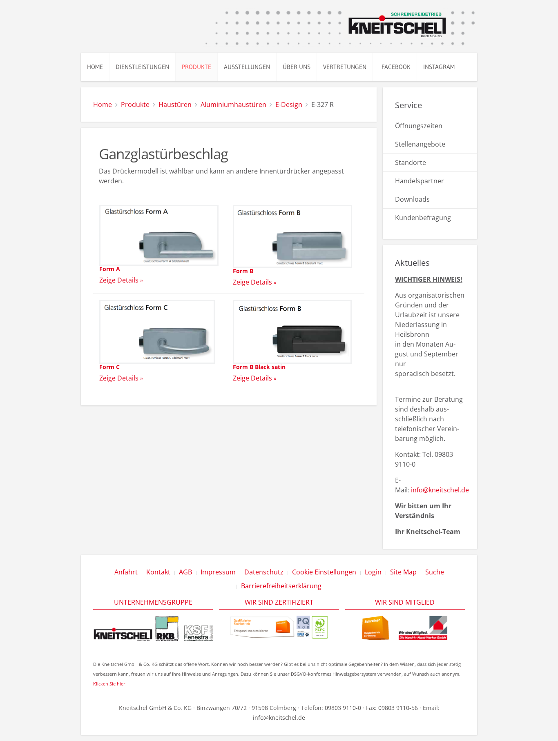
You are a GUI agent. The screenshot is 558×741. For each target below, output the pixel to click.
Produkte (196, 67)
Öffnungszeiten (418, 125)
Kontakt (158, 571)
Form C (109, 367)
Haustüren (175, 104)
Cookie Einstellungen (324, 571)
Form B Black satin (259, 367)
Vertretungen (344, 67)
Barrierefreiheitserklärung (281, 585)
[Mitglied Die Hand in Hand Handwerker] (405, 627)
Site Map (403, 571)
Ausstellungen (247, 67)
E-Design (288, 104)
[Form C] (157, 331)
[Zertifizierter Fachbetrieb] (262, 626)
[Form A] (158, 234)
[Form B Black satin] (292, 331)
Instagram (439, 67)
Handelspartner (419, 180)
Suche (434, 571)
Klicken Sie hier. (110, 684)
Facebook (395, 67)
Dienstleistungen (142, 67)
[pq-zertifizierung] (303, 626)
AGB (185, 571)
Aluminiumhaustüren (233, 104)
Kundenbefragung (423, 217)
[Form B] (292, 235)
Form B (243, 271)
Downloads (412, 199)
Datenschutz (263, 571)
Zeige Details (118, 280)
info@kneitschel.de (440, 489)
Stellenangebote (420, 144)
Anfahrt (126, 571)
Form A (109, 269)
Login (373, 571)
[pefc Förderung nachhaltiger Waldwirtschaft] (320, 626)
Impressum (218, 571)
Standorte (410, 162)
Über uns (296, 67)
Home (95, 67)
